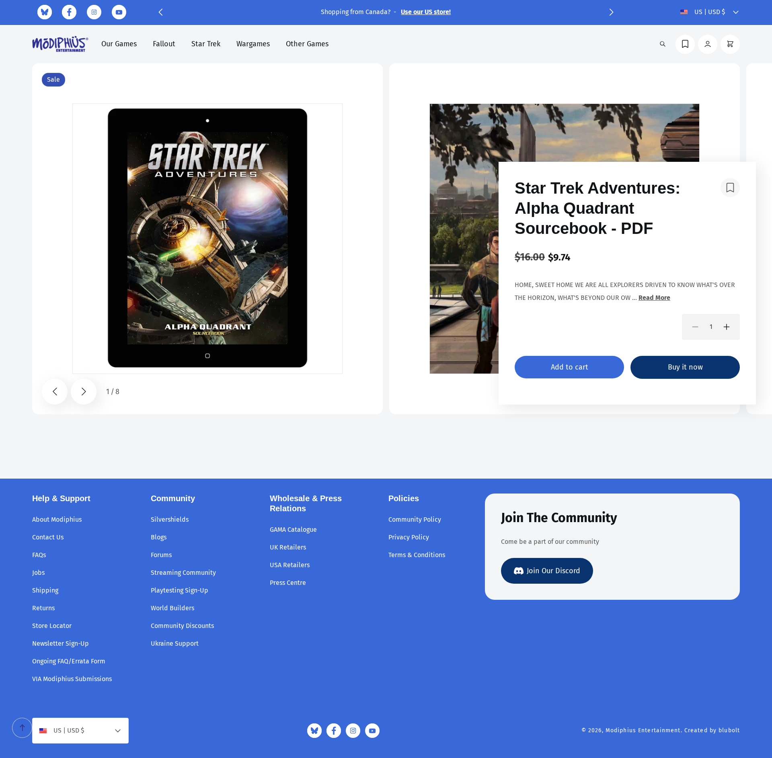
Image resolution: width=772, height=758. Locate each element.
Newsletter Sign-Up (60, 643)
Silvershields (170, 519)
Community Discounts (182, 626)
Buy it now (685, 367)
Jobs (38, 572)
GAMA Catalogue (293, 529)
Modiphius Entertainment (643, 730)
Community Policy (414, 519)
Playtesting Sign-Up (179, 590)
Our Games (119, 43)
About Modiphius (57, 519)
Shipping (45, 590)
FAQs (39, 555)
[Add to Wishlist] (730, 187)
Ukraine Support (175, 643)
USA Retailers (290, 565)
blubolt (729, 730)
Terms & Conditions (416, 555)
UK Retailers (288, 547)
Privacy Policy (408, 537)
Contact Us (48, 537)
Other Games (307, 43)
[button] (160, 12)
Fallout (164, 43)
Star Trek (205, 43)
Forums (161, 555)
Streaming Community (183, 572)
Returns (43, 608)
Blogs (158, 537)
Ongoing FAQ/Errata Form (68, 661)
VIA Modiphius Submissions (72, 679)
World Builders (172, 608)
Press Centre (288, 583)
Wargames (253, 43)
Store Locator (52, 626)
